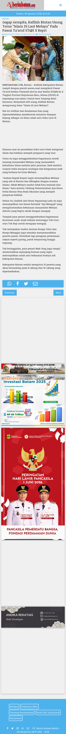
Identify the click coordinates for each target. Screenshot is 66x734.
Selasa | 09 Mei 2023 (23, 34)
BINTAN (5, 18)
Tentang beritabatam (21, 712)
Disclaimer (16, 718)
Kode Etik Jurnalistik (48, 712)
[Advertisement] (33, 135)
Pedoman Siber (29, 706)
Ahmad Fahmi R (9, 34)
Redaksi (14, 706)
